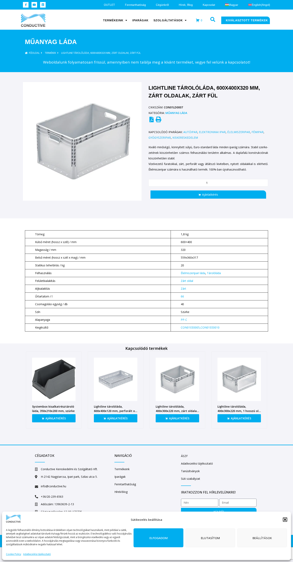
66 (182, 296)
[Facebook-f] (26, 5)
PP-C (184, 320)
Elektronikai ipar (212, 132)
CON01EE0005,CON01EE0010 (200, 327)
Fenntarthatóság (135, 4)
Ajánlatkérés (210, 194)
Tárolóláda (214, 273)
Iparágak (140, 20)
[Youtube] (34, 5)
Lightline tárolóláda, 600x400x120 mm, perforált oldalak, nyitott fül (115, 411)
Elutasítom (210, 538)
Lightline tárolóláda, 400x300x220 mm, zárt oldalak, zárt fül (177, 411)
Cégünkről (162, 4)
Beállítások (262, 538)
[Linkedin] (43, 5)
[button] (285, 520)
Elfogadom (158, 538)
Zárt (183, 288)
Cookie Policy (13, 554)
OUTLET (109, 4)
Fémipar (258, 132)
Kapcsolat (209, 4)
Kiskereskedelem (185, 137)
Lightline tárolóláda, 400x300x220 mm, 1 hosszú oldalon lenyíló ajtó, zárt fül (238, 411)
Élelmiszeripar (238, 132)
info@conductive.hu (53, 486)
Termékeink (113, 20)
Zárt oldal (187, 281)
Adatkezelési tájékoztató (37, 554)
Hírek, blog (186, 4)
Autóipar (190, 132)
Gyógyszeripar (159, 137)
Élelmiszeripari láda (193, 273)
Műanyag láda (51, 41)
